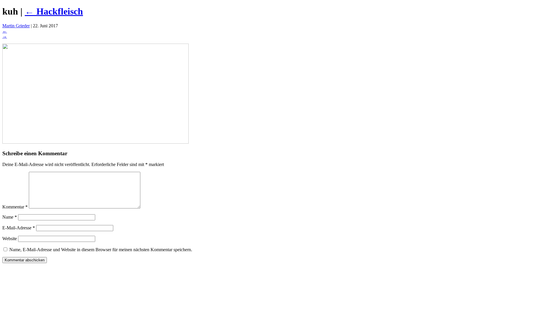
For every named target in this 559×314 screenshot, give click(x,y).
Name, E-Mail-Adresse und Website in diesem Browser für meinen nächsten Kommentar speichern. (100, 249)
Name (9, 217)
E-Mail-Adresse (18, 227)
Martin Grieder (16, 25)
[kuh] (95, 142)
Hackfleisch (54, 11)
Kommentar (15, 206)
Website (9, 238)
